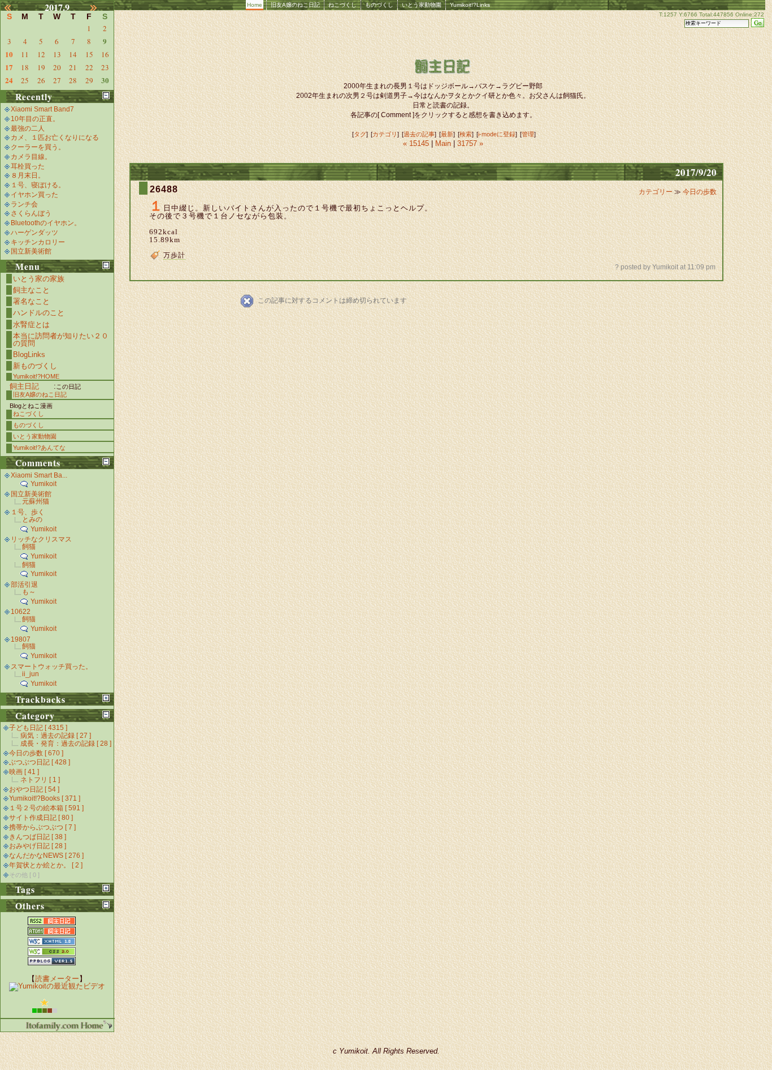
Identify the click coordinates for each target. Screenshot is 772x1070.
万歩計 (174, 255)
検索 (465, 134)
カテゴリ (384, 134)
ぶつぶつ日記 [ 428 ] (39, 762)
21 (73, 67)
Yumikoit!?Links (470, 5)
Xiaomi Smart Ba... (39, 475)
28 (73, 80)
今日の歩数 (700, 192)
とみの (32, 519)
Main (443, 143)
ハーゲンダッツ (34, 233)
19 (41, 67)
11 (25, 54)
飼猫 (29, 547)
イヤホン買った (34, 195)
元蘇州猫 (35, 501)
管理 (528, 134)
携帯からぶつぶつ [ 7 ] (42, 827)
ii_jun (30, 674)
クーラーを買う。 (38, 147)
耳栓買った (28, 166)
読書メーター (57, 978)
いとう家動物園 (421, 5)
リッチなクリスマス (41, 539)
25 (25, 80)
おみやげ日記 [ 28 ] (37, 846)
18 (25, 67)
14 (73, 54)
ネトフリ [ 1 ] (40, 780)
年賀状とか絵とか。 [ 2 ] (46, 865)
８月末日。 (28, 175)
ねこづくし (342, 5)
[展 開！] (106, 698)
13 (57, 54)
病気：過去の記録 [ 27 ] (55, 736)
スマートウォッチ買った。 (51, 667)
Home (254, 5)
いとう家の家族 (38, 278)
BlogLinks (29, 354)
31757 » (470, 143)
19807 (21, 639)
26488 (164, 189)
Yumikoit (44, 484)
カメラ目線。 (31, 157)
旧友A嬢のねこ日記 (295, 5)
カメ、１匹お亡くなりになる (55, 137)
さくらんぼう (31, 213)
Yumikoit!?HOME (36, 376)
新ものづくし (35, 366)
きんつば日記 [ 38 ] (37, 837)
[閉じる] (106, 95)
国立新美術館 (31, 251)
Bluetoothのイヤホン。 (46, 223)
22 (89, 67)
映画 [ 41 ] (24, 772)
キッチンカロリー (38, 242)
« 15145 (417, 143)
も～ (29, 592)
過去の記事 (419, 134)
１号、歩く (28, 512)
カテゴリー (656, 192)
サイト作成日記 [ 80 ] (41, 818)
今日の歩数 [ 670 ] (36, 753)
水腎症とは (31, 324)
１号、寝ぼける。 (38, 185)
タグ (360, 134)
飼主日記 (24, 386)
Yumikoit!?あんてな (39, 447)
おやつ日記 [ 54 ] (34, 789)
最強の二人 (28, 128)
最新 (447, 134)
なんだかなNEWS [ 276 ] (46, 856)
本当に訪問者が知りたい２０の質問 (61, 339)
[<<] (14, 7)
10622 (21, 612)
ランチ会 (24, 204)
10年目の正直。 (35, 119)
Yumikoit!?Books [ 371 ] (44, 798)
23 (105, 67)
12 (41, 54)
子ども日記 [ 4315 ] (38, 728)
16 (105, 54)
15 (89, 54)
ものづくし (379, 5)
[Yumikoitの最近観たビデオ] (57, 986)
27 (57, 80)
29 (89, 80)
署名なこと (31, 301)
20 (57, 67)
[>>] (100, 7)
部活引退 (24, 584)
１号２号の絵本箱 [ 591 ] (46, 808)
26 (41, 80)
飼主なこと (31, 290)
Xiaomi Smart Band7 (42, 109)
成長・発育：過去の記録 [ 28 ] (65, 743)
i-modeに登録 (496, 134)
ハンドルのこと (38, 312)
